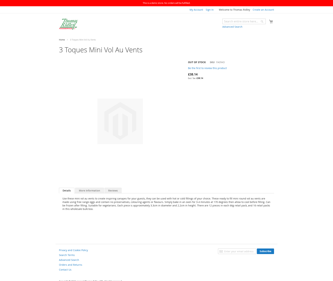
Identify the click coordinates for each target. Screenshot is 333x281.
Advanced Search (232, 26)
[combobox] (244, 21)
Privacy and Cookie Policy (73, 250)
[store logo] (68, 24)
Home (62, 39)
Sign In (210, 9)
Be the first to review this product (207, 68)
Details (67, 190)
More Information (89, 190)
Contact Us (65, 269)
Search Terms (67, 255)
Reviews (113, 190)
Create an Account (263, 9)
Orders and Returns (70, 264)
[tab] (66, 190)
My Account (196, 9)
